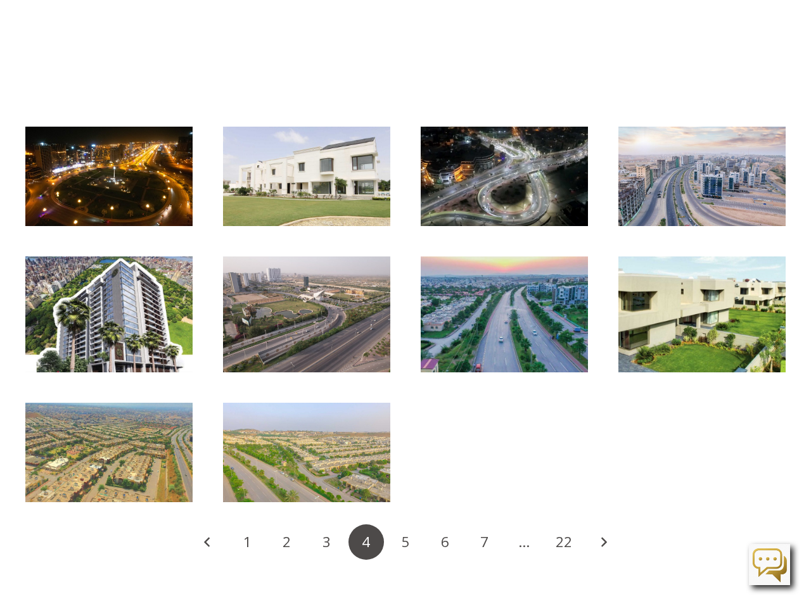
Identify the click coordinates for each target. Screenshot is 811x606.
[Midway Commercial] (702, 176)
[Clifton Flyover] (504, 176)
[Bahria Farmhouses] (306, 176)
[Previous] (208, 542)
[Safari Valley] (504, 314)
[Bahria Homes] (306, 452)
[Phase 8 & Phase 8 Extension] (109, 452)
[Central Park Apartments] (109, 314)
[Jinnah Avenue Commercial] (109, 176)
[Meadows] (702, 314)
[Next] (603, 542)
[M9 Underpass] (306, 314)
